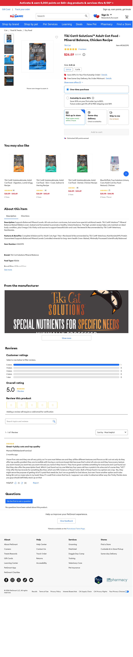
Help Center (41, 544)
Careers (7, 549)
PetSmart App (10, 568)
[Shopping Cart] (129, 17)
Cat (5, 30)
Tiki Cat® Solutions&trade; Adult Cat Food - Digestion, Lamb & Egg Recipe (18, 183)
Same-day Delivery (109, 554)
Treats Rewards (10, 554)
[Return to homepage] (16, 15)
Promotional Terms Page (76, 529)
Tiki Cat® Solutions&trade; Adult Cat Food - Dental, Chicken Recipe (82, 181)
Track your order (22, 9)
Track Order (41, 554)
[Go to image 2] (9, 49)
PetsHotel (73, 549)
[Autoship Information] (93, 98)
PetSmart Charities (12, 572)
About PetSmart (11, 544)
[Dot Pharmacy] (117, 580)
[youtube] (31, 580)
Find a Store (106, 544)
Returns (39, 558)
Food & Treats (16, 30)
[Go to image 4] (9, 70)
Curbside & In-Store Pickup (112, 549)
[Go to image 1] (9, 38)
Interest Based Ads (70, 591)
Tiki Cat (67, 45)
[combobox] (62, 15)
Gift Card (6, 9)
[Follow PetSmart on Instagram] (12, 580)
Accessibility (41, 563)
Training (72, 558)
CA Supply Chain (85, 591)
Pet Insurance (74, 568)
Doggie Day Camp (76, 554)
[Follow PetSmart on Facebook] (6, 580)
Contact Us (41, 549)
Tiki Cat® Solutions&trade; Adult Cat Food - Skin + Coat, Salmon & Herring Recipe (50, 183)
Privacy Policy (56, 591)
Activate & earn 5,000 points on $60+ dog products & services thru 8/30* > (66, 2)
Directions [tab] (25, 216)
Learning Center (11, 563)
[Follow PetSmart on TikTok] (25, 580)
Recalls (34, 591)
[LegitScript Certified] (98, 580)
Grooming (73, 544)
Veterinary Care (75, 563)
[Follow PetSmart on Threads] (19, 580)
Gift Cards (8, 558)
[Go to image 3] (9, 60)
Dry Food (28, 30)
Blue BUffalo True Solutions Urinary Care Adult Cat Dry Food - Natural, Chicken (114, 183)
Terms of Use (43, 591)
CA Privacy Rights (100, 591)
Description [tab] (11, 216)
